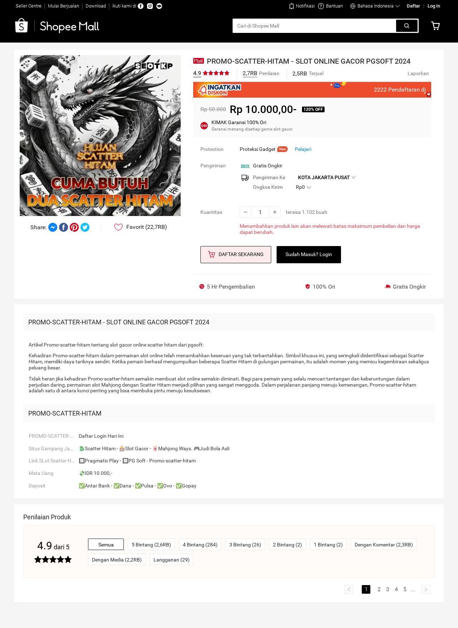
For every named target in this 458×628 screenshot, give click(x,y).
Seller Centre (29, 6)
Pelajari (303, 149)
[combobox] (315, 26)
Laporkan (418, 73)
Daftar (413, 6)
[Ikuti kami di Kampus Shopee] (159, 6)
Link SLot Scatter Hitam (54, 460)
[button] (302, 6)
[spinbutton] (260, 212)
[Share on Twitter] (85, 227)
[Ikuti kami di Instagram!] (150, 6)
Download (96, 6)
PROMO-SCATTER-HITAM (54, 436)
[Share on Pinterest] (74, 227)
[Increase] (275, 212)
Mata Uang (41, 473)
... (413, 589)
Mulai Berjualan (63, 6)
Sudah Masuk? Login (309, 254)
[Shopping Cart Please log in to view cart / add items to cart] (437, 25)
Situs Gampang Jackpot (54, 448)
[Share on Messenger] (52, 227)
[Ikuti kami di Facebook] (140, 6)
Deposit (37, 486)
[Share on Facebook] (63, 227)
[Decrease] (245, 212)
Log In (434, 6)
